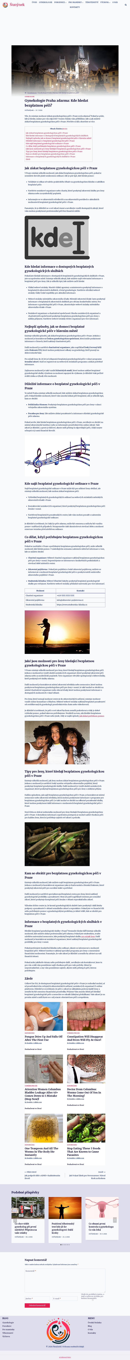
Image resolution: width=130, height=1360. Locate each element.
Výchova (6, 1336)
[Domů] (25, 93)
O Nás (115, 2)
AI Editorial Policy (65, 1357)
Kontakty (75, 7)
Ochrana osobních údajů (73, 1347)
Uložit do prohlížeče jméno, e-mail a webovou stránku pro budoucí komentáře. (93, 1296)
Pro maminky (8, 1329)
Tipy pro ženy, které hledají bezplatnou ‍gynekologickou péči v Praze (54, 151)
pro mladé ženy (88, 936)
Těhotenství (91, 2)
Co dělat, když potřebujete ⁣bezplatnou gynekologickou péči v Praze (53, 146)
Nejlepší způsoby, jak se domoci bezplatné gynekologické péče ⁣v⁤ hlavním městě (58, 138)
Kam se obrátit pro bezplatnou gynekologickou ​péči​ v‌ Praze (50, 154)
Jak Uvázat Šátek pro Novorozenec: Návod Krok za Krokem (87, 1175)
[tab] (60, 1244)
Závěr (28, 159)
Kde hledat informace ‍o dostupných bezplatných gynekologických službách (57, 136)
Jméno (29, 1298)
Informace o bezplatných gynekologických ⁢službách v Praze (50, 157)
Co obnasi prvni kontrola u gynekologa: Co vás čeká (101, 1226)
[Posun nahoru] (125, 1357)
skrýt (64, 129)
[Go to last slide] (15, 1220)
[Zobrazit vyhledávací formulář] (126, 5)
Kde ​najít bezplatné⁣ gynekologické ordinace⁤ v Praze (47, 143)
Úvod (34, 2)
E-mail (57, 1298)
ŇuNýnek (30, 110)
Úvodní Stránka (94, 1323)
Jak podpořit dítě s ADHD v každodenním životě (42, 1175)
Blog (90, 1326)
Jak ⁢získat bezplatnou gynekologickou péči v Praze (47, 133)
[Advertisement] (65, 22)
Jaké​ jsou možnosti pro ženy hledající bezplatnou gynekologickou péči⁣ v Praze (58, 149)
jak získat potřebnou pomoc (91, 716)
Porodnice (6, 1326)
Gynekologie (45, 2)
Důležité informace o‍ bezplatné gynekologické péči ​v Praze (50, 141)
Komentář (31, 1271)
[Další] (115, 1220)
